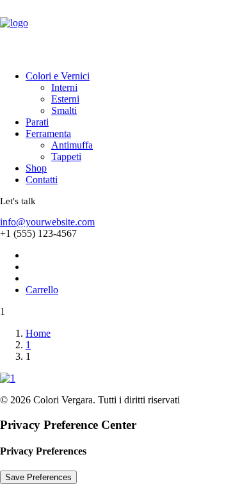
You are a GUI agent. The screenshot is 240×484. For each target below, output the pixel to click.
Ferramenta (48, 133)
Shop (36, 168)
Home (38, 333)
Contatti (42, 179)
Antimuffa (72, 145)
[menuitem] (118, 93)
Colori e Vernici (58, 75)
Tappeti (66, 156)
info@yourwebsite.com (47, 221)
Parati (37, 122)
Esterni (65, 98)
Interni (64, 87)
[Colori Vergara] (120, 30)
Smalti (64, 110)
